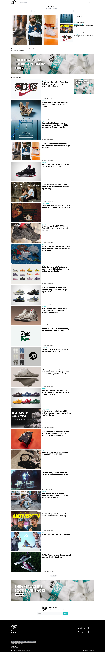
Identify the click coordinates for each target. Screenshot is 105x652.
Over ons (46, 627)
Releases (77, 2)
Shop (92, 2)
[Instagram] (11, 630)
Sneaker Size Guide (31, 634)
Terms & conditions (85, 650)
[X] (15, 630)
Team (12, 47)
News (85, 2)
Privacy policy (91, 650)
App (89, 2)
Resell (81, 2)
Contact (62, 627)
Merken (29, 627)
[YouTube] (11, 632)
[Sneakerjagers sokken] (52, 64)
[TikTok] (13, 632)
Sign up (65, 613)
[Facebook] (13, 630)
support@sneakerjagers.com (18, 643)
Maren (15, 50)
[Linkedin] (15, 632)
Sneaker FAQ (30, 636)
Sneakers (72, 2)
